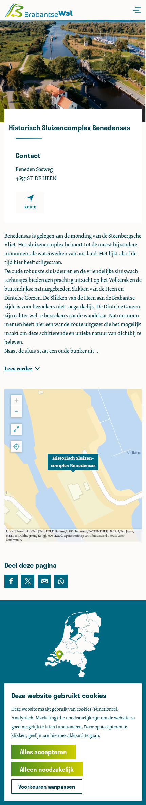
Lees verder (18, 368)
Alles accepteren (43, 752)
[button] (73, 465)
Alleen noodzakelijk (47, 769)
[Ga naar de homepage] (38, 10)
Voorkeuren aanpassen (46, 786)
